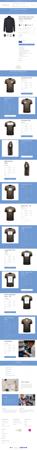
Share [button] (20, 62)
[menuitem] (13, 3)
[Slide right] (16, 35)
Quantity (22, 89)
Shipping (22, 123)
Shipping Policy (4, 438)
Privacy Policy (3, 434)
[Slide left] (2, 35)
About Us (3, 432)
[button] (31, 5)
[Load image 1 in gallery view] (5, 35)
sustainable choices (7, 402)
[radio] (19, 25)
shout (3, 412)
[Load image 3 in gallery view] (10, 35)
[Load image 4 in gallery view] (13, 35)
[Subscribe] (14, 443)
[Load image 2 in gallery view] (8, 35)
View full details (23, 95)
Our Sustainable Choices (5, 433)
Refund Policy (3, 437)
